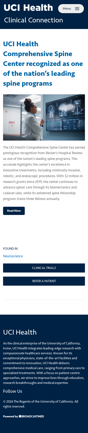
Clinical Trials (44, 268)
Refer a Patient (44, 281)
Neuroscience (13, 256)
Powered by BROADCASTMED (23, 416)
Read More (14, 210)
